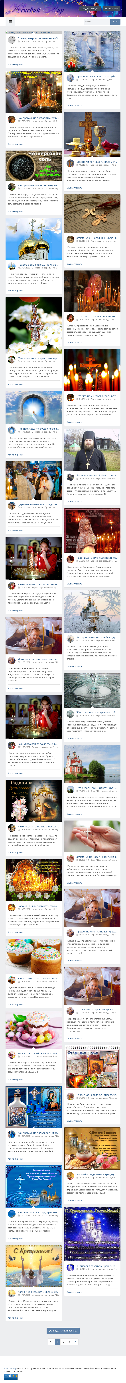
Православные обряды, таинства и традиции (39, 264)
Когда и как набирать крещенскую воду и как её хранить (39, 1291)
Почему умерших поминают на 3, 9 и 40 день (39, 38)
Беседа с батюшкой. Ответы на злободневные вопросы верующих (97, 475)
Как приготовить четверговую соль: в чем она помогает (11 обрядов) (39, 185)
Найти (115, 21)
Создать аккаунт (90, 8)
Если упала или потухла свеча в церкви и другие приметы (39, 743)
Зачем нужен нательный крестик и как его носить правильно (97, 237)
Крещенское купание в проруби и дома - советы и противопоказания (97, 76)
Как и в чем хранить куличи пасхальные (39, 978)
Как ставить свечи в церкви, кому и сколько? (97, 316)
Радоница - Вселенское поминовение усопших (97, 557)
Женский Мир (10, 1368)
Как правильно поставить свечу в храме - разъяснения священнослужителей (39, 117)
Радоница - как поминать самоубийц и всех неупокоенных (39, 906)
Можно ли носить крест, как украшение (39, 358)
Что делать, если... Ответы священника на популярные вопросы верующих (97, 787)
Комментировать (16, 64)
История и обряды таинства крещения (39, 659)
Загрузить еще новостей (64, 1330)
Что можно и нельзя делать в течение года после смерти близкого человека (97, 395)
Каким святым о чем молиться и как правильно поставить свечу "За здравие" (39, 584)
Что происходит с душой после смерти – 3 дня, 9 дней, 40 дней (39, 428)
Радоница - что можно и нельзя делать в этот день (39, 826)
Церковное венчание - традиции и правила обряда (39, 504)
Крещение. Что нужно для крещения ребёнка (97, 931)
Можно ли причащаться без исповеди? (97, 161)
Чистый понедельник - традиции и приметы (97, 1174)
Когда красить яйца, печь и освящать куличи (39, 1053)
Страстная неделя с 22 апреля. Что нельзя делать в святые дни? (97, 1094)
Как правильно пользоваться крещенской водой (39, 1132)
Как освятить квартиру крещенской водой (39, 1212)
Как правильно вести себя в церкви (97, 637)
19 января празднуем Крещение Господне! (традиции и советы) (97, 1266)
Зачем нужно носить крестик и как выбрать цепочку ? (97, 856)
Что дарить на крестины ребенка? (97, 1009)
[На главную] (38, 8)
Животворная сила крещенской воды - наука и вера (97, 712)
